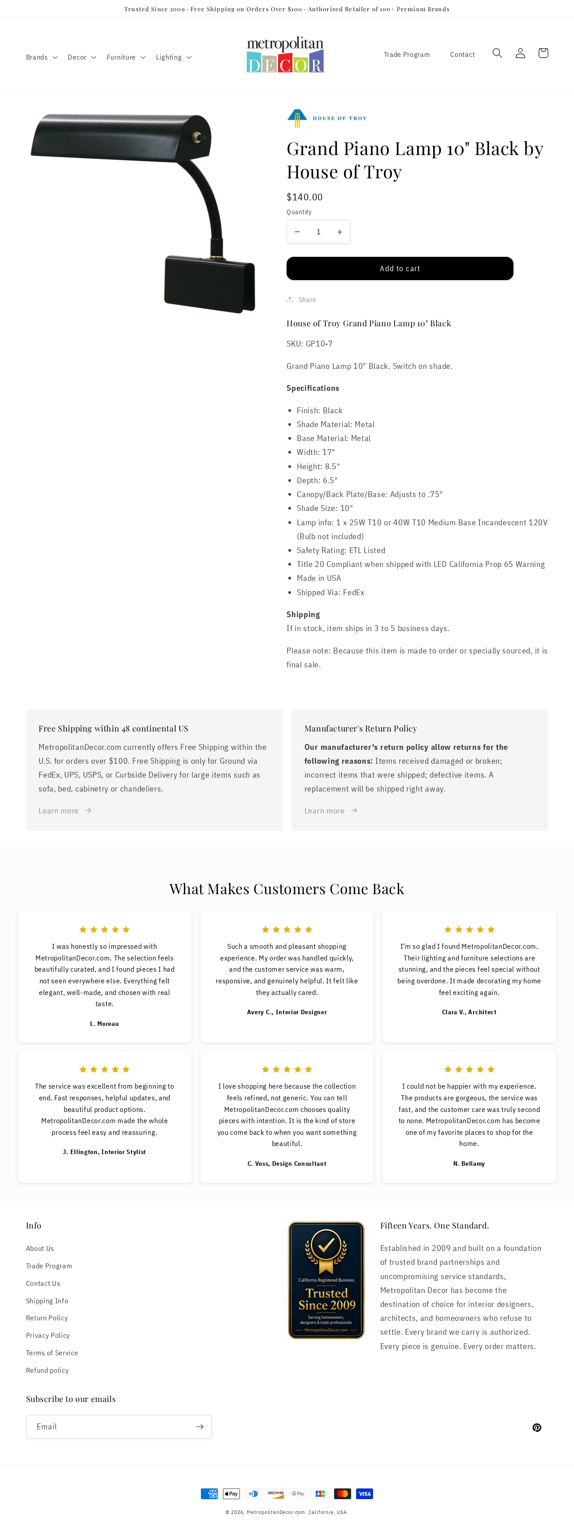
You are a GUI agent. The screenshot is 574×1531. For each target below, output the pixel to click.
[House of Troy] (417, 118)
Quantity (299, 212)
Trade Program (407, 54)
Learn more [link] (59, 810)
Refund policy (47, 1370)
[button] (41, 57)
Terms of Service (52, 1352)
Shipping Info (47, 1300)
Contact (462, 54)
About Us (40, 1248)
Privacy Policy (48, 1335)
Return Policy (47, 1317)
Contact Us (43, 1283)
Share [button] (308, 299)
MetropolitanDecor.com (276, 1512)
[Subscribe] (199, 1427)
